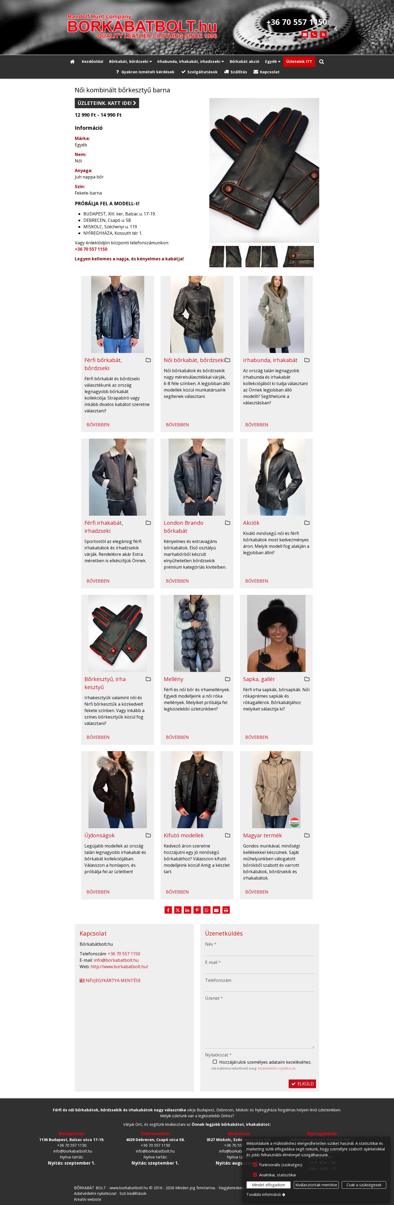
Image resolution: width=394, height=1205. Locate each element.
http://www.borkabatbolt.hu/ (119, 967)
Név (211, 944)
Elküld (305, 1084)
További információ (263, 1194)
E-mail (213, 962)
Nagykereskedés (233, 1187)
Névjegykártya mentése (113, 980)
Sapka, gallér (259, 679)
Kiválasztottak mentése (316, 1184)
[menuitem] (72, 61)
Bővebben (98, 425)
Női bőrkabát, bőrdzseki (194, 360)
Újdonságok (99, 835)
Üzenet (214, 998)
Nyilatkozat (218, 1055)
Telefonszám (218, 980)
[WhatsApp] (206, 910)
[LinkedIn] (187, 910)
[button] (321, 61)
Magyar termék (262, 835)
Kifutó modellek (184, 835)
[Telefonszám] (314, 35)
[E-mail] (305, 35)
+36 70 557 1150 (91, 249)
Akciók (251, 522)
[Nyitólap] (149, 27)
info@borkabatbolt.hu (116, 960)
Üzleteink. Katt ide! (106, 103)
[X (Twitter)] (177, 910)
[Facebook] (168, 910)
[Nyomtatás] (226, 910)
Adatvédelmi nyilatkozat (276, 1068)
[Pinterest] (197, 910)
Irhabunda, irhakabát (270, 360)
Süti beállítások (133, 1193)
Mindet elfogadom (268, 1184)
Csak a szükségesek (364, 1184)
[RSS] (323, 35)
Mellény (173, 679)
